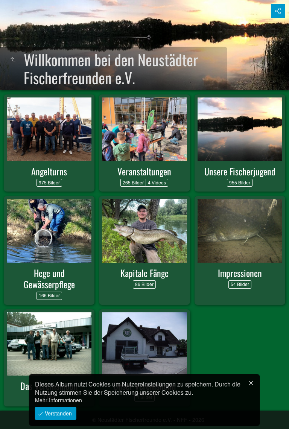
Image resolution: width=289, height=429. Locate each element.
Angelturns (49, 171)
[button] (15, 414)
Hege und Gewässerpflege (49, 278)
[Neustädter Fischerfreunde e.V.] (13, 59)
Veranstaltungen (144, 171)
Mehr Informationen (58, 400)
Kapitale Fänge (144, 273)
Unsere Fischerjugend (239, 171)
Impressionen (240, 273)
